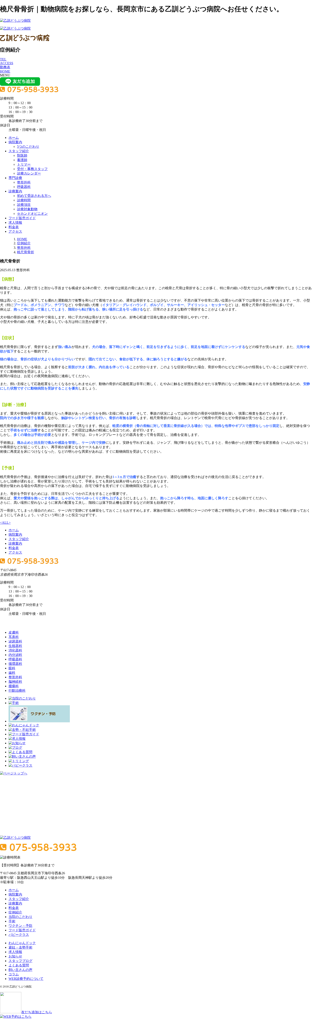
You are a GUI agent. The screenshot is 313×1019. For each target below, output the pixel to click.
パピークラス (19, 934)
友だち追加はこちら (36, 1012)
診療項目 (24, 204)
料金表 (14, 227)
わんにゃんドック (22, 943)
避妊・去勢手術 (20, 947)
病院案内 (15, 142)
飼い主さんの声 (20, 970)
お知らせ (15, 956)
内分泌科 (15, 655)
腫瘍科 (14, 686)
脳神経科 (15, 681)
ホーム (14, 137)
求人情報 (15, 222)
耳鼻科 (14, 637)
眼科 (12, 668)
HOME (5, 71)
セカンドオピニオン (32, 213)
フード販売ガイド (22, 218)
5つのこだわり (28, 146)
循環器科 (15, 663)
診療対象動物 (27, 209)
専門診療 (15, 178)
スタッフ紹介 (19, 151)
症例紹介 (24, 243)
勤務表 (5, 67)
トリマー (24, 164)
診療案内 (15, 191)
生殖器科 (15, 646)
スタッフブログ (20, 961)
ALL (5, 522)
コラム (14, 974)
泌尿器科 (15, 641)
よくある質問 (19, 965)
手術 (12, 921)
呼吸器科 (24, 187)
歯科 (12, 672)
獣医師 (22, 155)
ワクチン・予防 (20, 925)
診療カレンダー (29, 173)
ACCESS (6, 63)
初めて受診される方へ (34, 196)
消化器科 (15, 650)
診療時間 (24, 200)
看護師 (22, 160)
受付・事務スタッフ (32, 169)
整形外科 (24, 182)
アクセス (15, 231)
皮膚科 (14, 632)
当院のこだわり (20, 917)
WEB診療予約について (26, 978)
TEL (3, 59)
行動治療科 (17, 690)
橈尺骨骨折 (25, 252)
